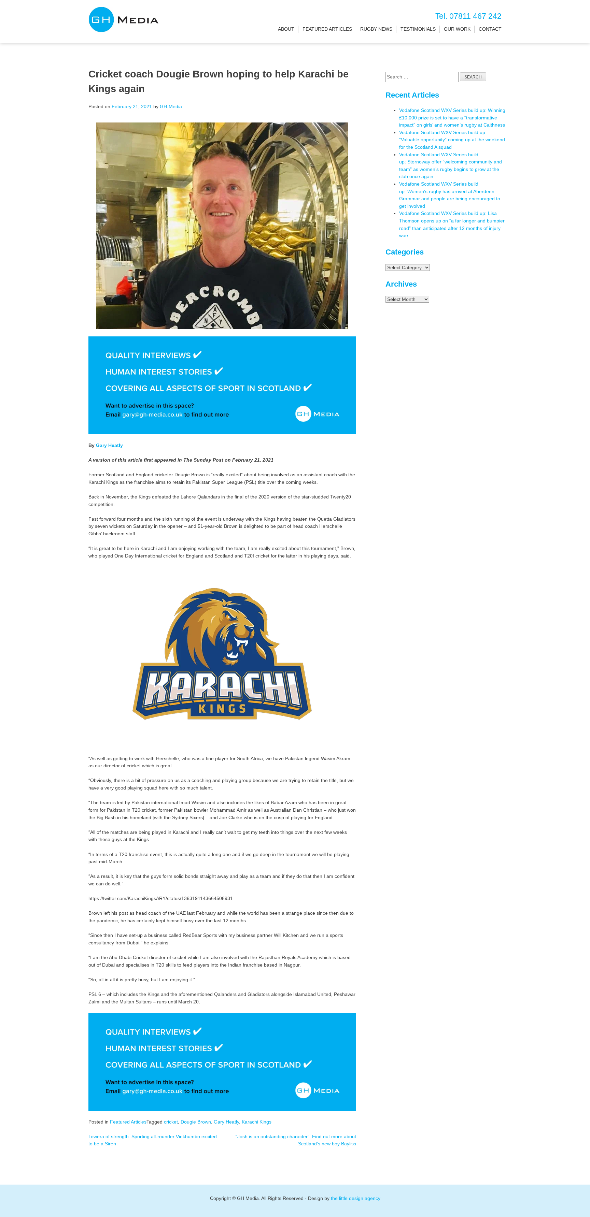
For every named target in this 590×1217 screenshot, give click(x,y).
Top (574, 1201)
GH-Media (171, 106)
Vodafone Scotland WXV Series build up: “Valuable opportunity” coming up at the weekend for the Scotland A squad (452, 140)
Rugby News (376, 29)
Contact (490, 29)
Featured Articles (327, 29)
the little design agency (355, 1198)
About (286, 29)
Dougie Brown (196, 1122)
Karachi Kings (256, 1122)
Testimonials (418, 29)
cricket (171, 1122)
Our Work (457, 29)
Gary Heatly (109, 445)
